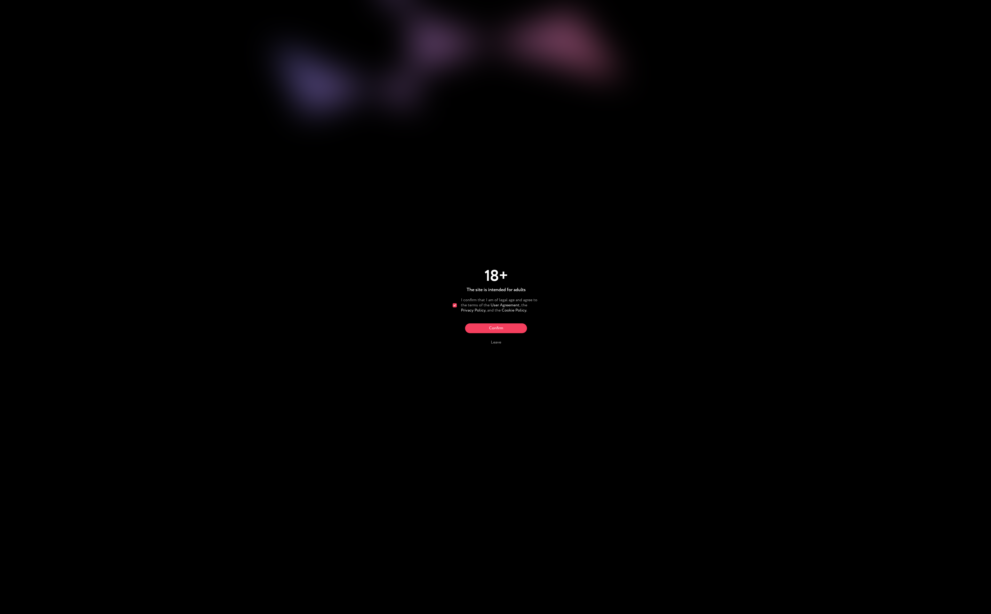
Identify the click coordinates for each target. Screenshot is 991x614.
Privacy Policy (473, 310)
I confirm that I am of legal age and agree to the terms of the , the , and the (499, 305)
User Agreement (505, 305)
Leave (496, 342)
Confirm (496, 328)
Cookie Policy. (514, 310)
